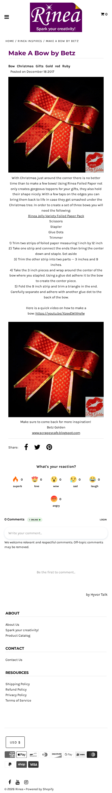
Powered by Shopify (40, 789)
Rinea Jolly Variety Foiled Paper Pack (56, 216)
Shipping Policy (17, 684)
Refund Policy (16, 689)
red (57, 66)
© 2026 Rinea (13, 789)
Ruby (66, 66)
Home (9, 41)
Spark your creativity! (22, 630)
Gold (49, 66)
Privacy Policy (16, 695)
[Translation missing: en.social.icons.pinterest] (49, 448)
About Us (12, 624)
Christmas (25, 66)
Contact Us (13, 660)
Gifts (39, 66)
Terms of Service (18, 700)
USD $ (15, 742)
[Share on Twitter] (37, 448)
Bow (11, 66)
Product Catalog (17, 635)
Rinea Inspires (30, 41)
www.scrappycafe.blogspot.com (56, 433)
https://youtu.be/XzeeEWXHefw (60, 313)
